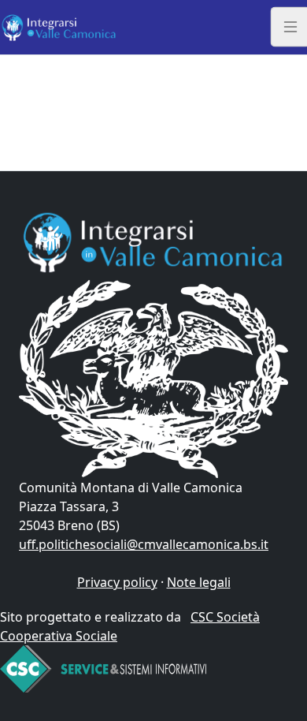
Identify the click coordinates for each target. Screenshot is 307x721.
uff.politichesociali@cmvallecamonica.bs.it (143, 544)
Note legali (199, 582)
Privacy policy (117, 582)
